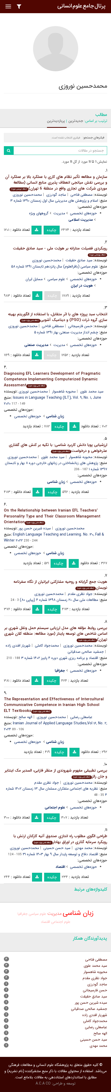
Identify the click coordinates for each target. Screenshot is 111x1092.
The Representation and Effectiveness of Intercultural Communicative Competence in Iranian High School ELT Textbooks (54, 705)
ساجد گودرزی (56, 195)
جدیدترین (75, 121)
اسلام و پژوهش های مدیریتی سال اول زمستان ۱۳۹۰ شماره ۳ (54, 200)
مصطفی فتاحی (81, 195)
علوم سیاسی (56, 279)
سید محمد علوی (92, 391)
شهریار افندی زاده (18, 645)
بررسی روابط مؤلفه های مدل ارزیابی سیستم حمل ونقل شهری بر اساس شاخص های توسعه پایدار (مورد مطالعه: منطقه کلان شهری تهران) (55, 634)
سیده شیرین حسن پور (35, 528)
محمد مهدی (83, 848)
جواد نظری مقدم (80, 594)
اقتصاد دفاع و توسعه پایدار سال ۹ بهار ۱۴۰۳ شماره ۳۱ (60, 854)
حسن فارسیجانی (80, 326)
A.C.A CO (43, 1083)
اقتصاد (45, 922)
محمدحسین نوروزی (27, 195)
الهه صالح (25, 717)
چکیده (51, 230)
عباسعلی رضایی (81, 717)
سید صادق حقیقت (79, 260)
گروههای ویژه (39, 213)
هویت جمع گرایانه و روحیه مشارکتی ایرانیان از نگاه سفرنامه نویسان (60, 585)
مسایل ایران (34, 279)
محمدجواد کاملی (47, 645)
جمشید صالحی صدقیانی (86, 652)
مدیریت (59, 213)
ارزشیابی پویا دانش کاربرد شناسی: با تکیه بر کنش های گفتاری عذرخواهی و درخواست (58, 448)
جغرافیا (23, 914)
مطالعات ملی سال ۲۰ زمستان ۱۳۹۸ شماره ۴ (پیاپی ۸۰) (59, 600)
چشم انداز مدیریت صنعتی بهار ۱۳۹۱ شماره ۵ (66, 332)
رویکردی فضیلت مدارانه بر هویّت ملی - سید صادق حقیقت (60, 250)
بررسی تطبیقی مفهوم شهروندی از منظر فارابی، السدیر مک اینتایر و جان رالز (56, 773)
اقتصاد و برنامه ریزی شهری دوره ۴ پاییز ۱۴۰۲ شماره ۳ (59, 658)
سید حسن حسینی (56, 848)
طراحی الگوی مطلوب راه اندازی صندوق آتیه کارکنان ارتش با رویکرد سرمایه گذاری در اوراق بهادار (60, 839)
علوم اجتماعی (60, 922)
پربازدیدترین (56, 121)
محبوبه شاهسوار (64, 391)
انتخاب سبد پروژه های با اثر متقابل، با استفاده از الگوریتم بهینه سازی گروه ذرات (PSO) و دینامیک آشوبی (57, 317)
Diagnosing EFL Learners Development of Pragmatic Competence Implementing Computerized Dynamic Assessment (52, 379)
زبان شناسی (78, 913)
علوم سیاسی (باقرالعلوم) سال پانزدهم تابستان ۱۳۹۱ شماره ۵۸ (54, 266)
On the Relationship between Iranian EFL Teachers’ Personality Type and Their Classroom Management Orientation (52, 516)
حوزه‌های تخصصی (83, 213)
